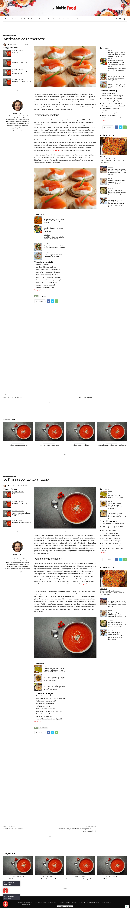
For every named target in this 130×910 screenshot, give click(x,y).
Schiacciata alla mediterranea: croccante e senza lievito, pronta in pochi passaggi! (112, 160)
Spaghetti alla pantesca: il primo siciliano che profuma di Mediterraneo (117, 182)
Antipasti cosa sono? (43, 264)
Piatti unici (103, 156)
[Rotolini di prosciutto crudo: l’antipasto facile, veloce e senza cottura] (38, 229)
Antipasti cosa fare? (108, 93)
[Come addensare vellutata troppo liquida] (7, 72)
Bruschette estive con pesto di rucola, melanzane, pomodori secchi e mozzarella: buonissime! (116, 203)
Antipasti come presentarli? (45, 285)
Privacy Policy (61, 906)
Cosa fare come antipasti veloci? (47, 275)
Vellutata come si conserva (21, 81)
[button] (124, 18)
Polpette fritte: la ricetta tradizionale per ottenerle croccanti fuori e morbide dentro (117, 171)
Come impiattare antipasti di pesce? (48, 277)
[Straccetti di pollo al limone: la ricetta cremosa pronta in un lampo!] (103, 190)
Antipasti (47, 217)
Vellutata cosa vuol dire (20, 62)
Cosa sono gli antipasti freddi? (46, 282)
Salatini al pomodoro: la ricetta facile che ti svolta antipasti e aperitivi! (54, 220)
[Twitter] (52, 301)
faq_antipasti (43, 296)
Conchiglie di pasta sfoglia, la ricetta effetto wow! (54, 238)
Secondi (110, 166)
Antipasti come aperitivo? (45, 287)
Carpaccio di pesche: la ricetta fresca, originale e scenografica (54, 246)
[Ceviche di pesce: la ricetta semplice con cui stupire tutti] (38, 256)
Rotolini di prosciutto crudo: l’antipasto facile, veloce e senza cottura (53, 229)
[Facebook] (107, 19)
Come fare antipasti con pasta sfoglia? (49, 280)
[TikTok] (113, 19)
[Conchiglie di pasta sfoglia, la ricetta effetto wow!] (38, 238)
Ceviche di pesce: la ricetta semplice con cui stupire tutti (54, 255)
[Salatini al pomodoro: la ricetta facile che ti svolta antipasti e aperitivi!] (38, 220)
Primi (110, 178)
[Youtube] (120, 19)
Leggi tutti (37, 290)
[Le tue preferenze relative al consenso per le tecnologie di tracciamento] (127, 907)
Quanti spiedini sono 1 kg (87, 397)
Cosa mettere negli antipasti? (112, 101)
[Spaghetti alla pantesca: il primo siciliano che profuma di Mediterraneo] (103, 181)
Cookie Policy (69, 906)
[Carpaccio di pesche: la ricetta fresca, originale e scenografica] (38, 247)
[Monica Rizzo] (5, 44)
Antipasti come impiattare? (111, 113)
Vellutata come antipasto (18, 445)
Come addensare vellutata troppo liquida (21, 72)
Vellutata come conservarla (21, 53)
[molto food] (64, 8)
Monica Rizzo (12, 44)
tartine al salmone (56, 150)
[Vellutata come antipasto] (18, 431)
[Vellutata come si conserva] (7, 82)
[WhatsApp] (116, 19)
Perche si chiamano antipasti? (46, 267)
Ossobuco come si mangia (12, 397)
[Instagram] (110, 19)
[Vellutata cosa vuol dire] (7, 63)
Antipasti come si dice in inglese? (113, 96)
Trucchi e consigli (10, 35)
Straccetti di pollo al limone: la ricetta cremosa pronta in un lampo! (117, 192)
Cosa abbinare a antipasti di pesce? (48, 272)
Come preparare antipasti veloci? (113, 106)
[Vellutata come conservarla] (7, 53)
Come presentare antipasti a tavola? (48, 269)
